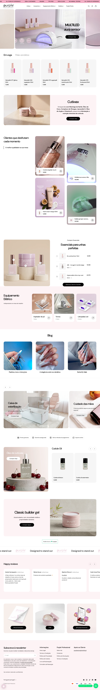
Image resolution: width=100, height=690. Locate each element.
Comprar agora (27, 525)
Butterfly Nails (82, 372)
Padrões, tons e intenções (18, 372)
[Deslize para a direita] (10, 387)
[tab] (8, 55)
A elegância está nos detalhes (50, 372)
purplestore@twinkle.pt (80, 650)
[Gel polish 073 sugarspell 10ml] (50, 68)
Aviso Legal (43, 650)
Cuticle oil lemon (58, 477)
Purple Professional (11, 683)
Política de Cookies (45, 659)
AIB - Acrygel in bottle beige (75, 265)
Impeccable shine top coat (75, 275)
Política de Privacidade (46, 656)
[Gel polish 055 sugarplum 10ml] (31, 68)
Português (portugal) (9, 680)
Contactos (59, 653)
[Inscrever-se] (34, 655)
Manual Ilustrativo (18, 627)
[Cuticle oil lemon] (63, 464)
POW (50, 627)
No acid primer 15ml (73, 256)
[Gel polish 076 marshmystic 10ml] (69, 68)
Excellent (64, 575)
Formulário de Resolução (46, 664)
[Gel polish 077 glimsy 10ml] (13, 68)
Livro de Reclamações (45, 661)
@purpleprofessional (81, 627)
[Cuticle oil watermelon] (85, 464)
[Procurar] (88, 6)
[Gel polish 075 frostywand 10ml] (87, 68)
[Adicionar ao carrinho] (61, 171)
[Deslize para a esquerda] (5, 387)
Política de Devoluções (63, 656)
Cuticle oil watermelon (82, 477)
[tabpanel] (50, 73)
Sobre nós (59, 650)
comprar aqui (15, 416)
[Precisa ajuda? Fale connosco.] (96, 686)
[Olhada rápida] (19, 62)
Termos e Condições (45, 653)
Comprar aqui (68, 41)
